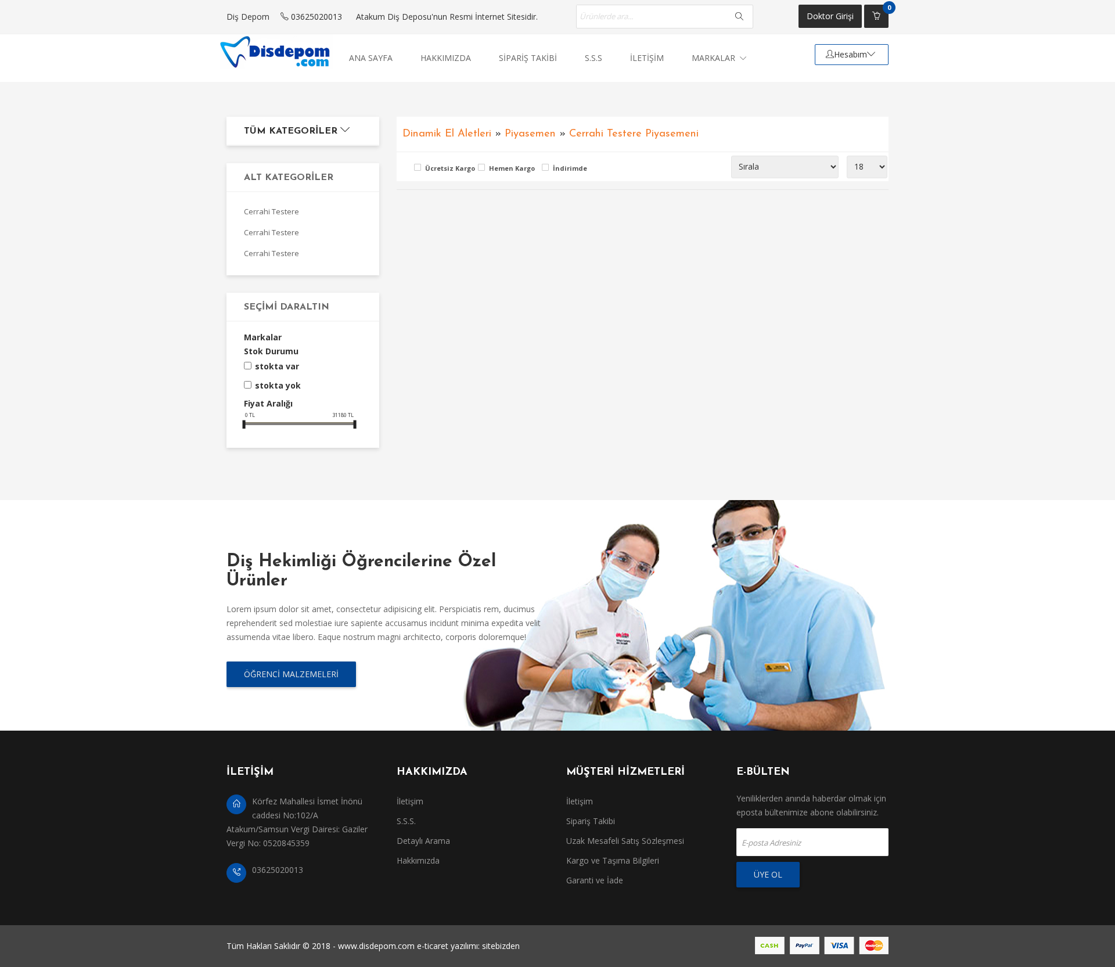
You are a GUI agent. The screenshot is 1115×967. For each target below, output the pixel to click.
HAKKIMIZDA (445, 57)
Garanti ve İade (594, 880)
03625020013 (315, 16)
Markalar (715, 57)
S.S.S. (406, 820)
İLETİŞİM (647, 57)
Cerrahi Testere (271, 211)
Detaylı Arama (423, 840)
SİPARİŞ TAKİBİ (528, 57)
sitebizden (501, 945)
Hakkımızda (418, 860)
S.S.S (593, 57)
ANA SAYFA (371, 57)
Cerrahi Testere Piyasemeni (634, 133)
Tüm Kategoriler (292, 131)
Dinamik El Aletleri (446, 133)
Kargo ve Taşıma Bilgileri (612, 860)
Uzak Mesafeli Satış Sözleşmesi (625, 840)
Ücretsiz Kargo (448, 168)
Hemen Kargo (512, 168)
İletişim (410, 801)
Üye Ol (768, 874)
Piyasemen (530, 133)
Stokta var (277, 366)
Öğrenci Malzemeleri (291, 674)
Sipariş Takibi (590, 820)
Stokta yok (278, 385)
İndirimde (570, 168)
